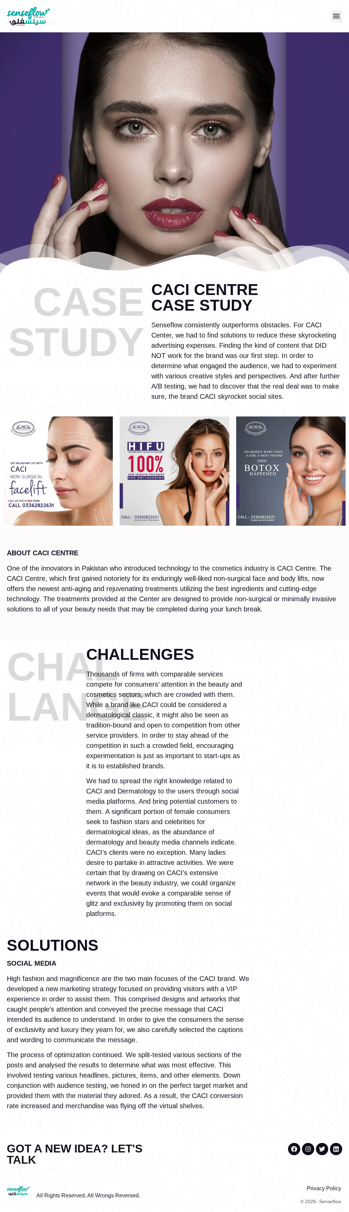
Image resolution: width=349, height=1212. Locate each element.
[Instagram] (308, 1149)
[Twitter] (322, 1149)
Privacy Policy (324, 1188)
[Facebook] (294, 1149)
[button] (336, 16)
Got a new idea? (74, 1154)
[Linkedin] (336, 1149)
